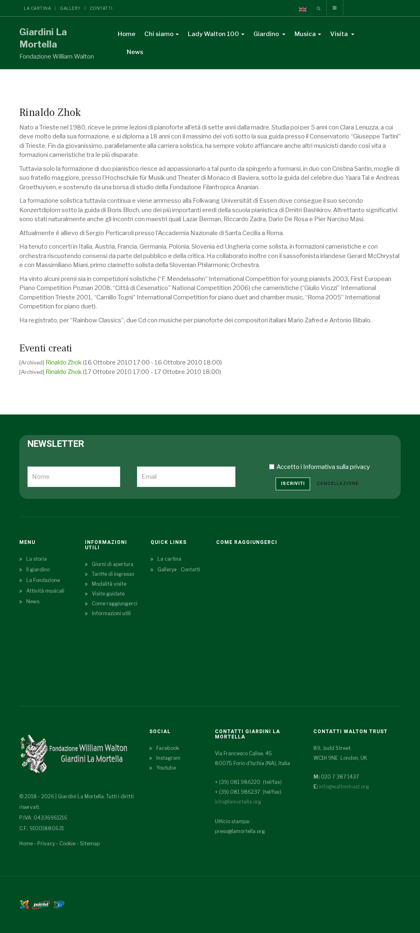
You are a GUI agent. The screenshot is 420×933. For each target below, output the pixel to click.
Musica (305, 34)
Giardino (266, 34)
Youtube (166, 768)
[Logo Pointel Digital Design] (58, 904)
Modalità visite (109, 584)
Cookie (67, 843)
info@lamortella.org (238, 802)
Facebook (167, 748)
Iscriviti (293, 483)
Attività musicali (45, 591)
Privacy (46, 843)
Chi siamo (158, 34)
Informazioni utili (111, 613)
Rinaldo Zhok (64, 362)
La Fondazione (43, 580)
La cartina (37, 8)
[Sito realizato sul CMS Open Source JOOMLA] (24, 904)
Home (126, 34)
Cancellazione (337, 483)
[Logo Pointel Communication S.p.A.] (41, 904)
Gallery (70, 8)
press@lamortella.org (240, 831)
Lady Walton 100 (213, 34)
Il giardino (38, 569)
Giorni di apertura (112, 564)
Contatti (101, 8)
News (135, 52)
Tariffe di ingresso (113, 574)
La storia (36, 559)
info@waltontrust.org (344, 787)
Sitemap (90, 843)
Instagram (168, 758)
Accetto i (323, 467)
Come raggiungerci (114, 603)
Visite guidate (108, 594)
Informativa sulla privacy (336, 467)
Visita (339, 34)
